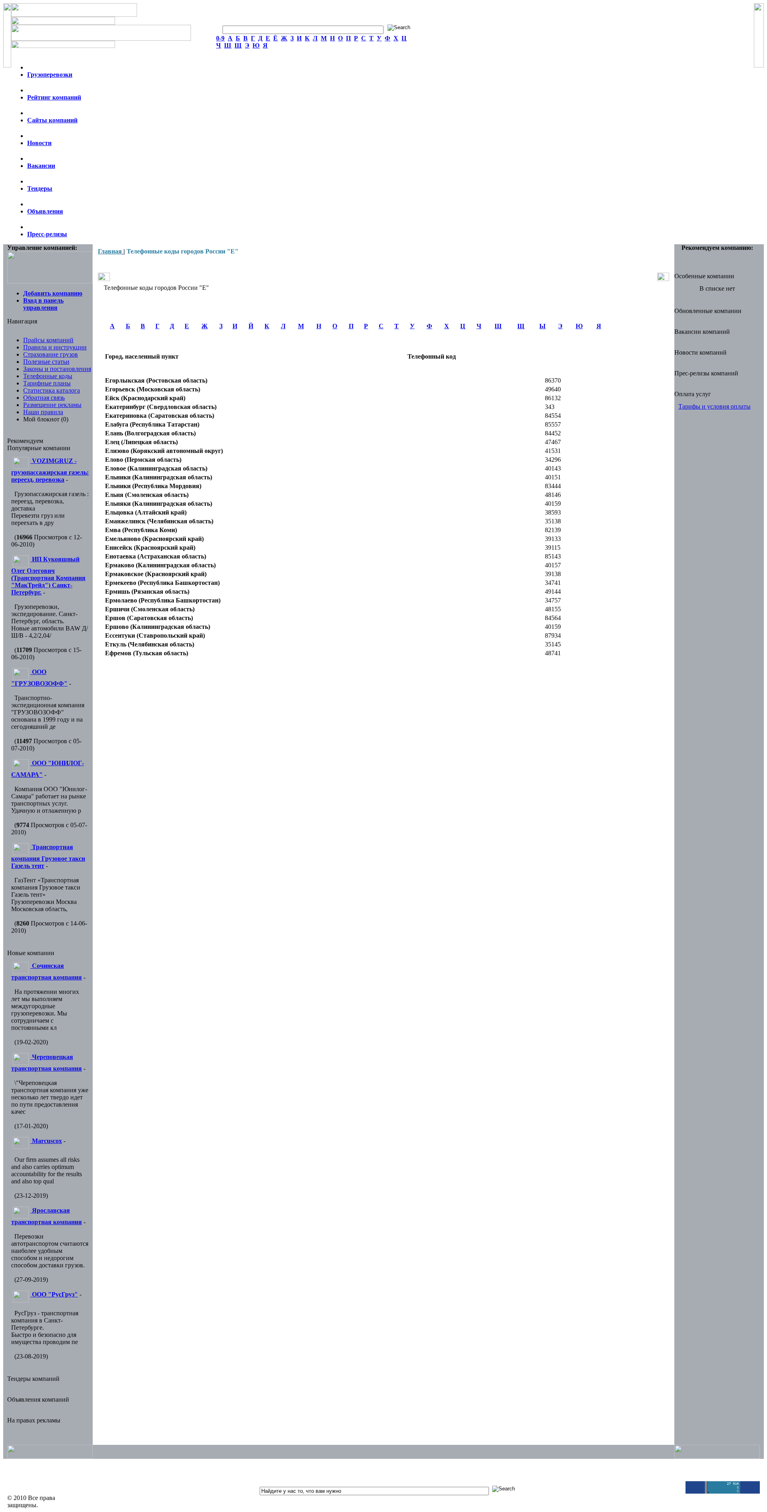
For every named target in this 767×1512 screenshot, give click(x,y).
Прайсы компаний (48, 340)
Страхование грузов (50, 354)
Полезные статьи (46, 361)
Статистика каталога (51, 390)
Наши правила (43, 412)
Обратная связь (44, 397)
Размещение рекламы (52, 404)
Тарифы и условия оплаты (714, 406)
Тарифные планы (47, 383)
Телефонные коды (47, 376)
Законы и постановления (57, 368)
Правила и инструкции (55, 347)
